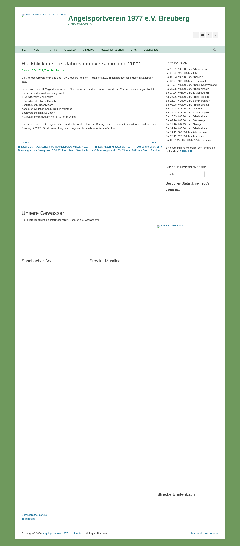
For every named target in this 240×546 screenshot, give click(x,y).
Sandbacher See (37, 261)
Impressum (28, 518)
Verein (37, 49)
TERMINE (186, 151)
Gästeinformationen (112, 49)
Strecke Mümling (105, 261)
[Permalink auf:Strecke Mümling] (119, 240)
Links (134, 49)
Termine (52, 49)
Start (24, 49)
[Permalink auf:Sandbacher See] (52, 240)
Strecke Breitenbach (176, 494)
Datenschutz (151, 49)
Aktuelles (88, 49)
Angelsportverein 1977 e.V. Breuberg (129, 18)
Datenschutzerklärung (34, 514)
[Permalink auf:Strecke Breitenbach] (187, 356)
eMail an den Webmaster (204, 533)
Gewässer (70, 49)
